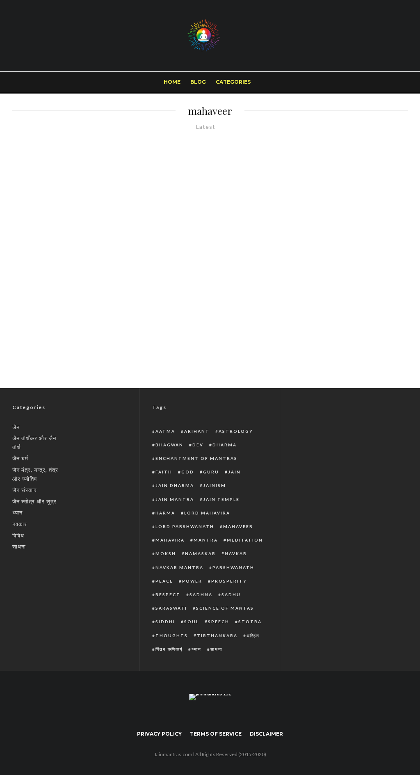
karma (165, 512)
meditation (245, 539)
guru (211, 471)
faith (163, 471)
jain (234, 471)
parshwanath (233, 567)
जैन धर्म (20, 458)
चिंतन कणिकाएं (169, 649)
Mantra (206, 539)
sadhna (200, 594)
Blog (198, 82)
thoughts (171, 635)
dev (197, 444)
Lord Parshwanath (184, 526)
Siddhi (165, 621)
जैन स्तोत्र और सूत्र (34, 501)
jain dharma (174, 485)
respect (167, 594)
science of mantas (225, 608)
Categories (233, 82)
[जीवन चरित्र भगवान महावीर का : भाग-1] (262, 302)
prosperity (229, 580)
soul (191, 621)
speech (218, 621)
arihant (197, 431)
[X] (378, 82)
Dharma (224, 444)
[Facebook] (364, 82)
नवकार (19, 524)
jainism (214, 485)
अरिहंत (253, 635)
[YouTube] (222, 715)
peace (164, 580)
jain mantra (174, 499)
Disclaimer (266, 734)
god (187, 471)
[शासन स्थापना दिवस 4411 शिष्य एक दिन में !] (105, 250)
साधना (19, 546)
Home (172, 82)
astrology (236, 431)
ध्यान (17, 512)
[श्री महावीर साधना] (315, 197)
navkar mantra (179, 567)
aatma (165, 431)
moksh (165, 553)
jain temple (221, 499)
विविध (18, 535)
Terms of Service (216, 734)
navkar (236, 553)
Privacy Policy (159, 734)
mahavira (170, 539)
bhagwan (169, 444)
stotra (250, 621)
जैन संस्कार (24, 490)
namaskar (200, 553)
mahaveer (238, 526)
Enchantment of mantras (196, 458)
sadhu (231, 594)
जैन (16, 427)
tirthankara (217, 635)
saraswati (171, 608)
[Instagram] (391, 82)
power (192, 580)
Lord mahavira (207, 512)
